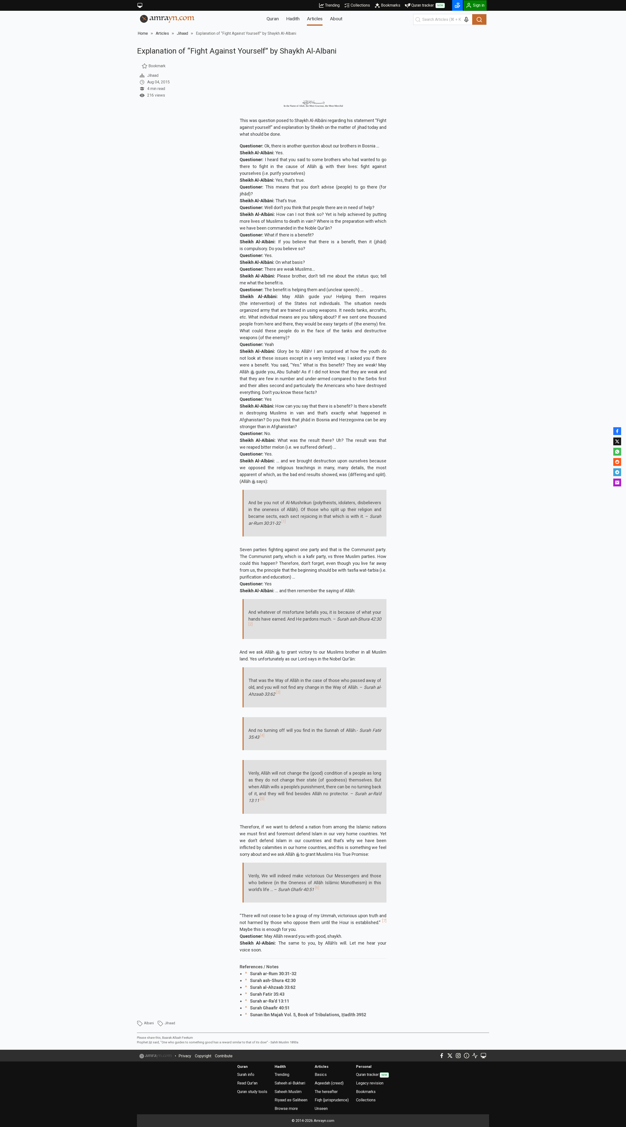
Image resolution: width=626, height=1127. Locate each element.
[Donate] (457, 5)
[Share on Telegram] (617, 472)
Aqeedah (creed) (329, 1083)
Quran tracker (427, 5)
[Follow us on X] (450, 1056)
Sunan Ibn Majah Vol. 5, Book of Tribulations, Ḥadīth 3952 (308, 1014)
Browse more (286, 1108)
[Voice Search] (466, 19)
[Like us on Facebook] (442, 1056)
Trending (332, 5)
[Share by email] (617, 482)
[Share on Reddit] (617, 462)
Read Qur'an (247, 1083)
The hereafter (326, 1091)
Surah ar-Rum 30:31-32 (273, 973)
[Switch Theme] (140, 5)
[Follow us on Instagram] (458, 1056)
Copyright (203, 1056)
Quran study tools (252, 1091)
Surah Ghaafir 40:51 (270, 1007)
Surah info (245, 1074)
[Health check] (475, 1056)
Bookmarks (390, 5)
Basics (321, 1074)
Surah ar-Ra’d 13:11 (269, 1001)
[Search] (479, 19)
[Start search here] (418, 19)
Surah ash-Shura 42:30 (273, 980)
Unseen (321, 1108)
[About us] (467, 1056)
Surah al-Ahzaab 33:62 (272, 987)
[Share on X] (617, 441)
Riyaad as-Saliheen (291, 1100)
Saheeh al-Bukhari (290, 1083)
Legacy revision (369, 1083)
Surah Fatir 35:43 (267, 994)
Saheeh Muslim (288, 1091)
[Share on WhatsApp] (617, 452)
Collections (360, 5)
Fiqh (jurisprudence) (332, 1100)
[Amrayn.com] (167, 18)
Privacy (185, 1056)
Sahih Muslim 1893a (284, 1042)
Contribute (224, 1056)
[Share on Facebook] (617, 431)
